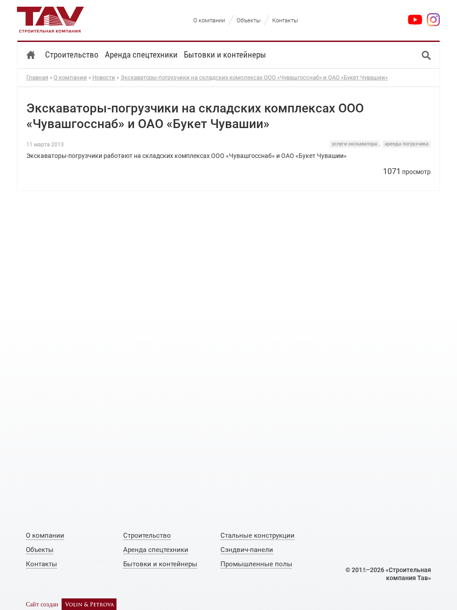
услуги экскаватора (354, 144)
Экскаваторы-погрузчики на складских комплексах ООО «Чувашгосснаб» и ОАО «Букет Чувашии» (254, 77)
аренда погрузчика (406, 144)
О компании (70, 77)
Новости (103, 77)
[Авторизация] (364, 570)
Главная (37, 77)
